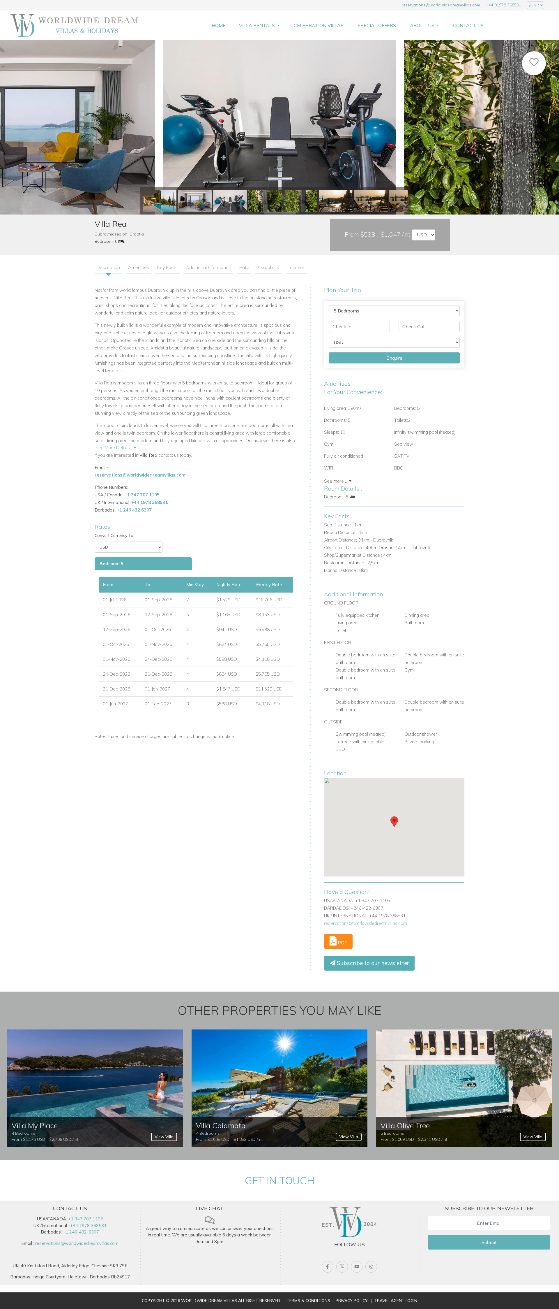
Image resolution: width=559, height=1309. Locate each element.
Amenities (138, 267)
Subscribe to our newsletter (372, 963)
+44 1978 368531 (149, 502)
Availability (268, 267)
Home (219, 25)
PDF (342, 943)
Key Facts (167, 267)
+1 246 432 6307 (134, 510)
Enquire (394, 358)
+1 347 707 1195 (142, 495)
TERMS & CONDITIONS (308, 1300)
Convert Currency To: (114, 535)
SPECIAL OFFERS (377, 25)
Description (108, 267)
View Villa (164, 1136)
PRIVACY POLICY (352, 1300)
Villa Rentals (257, 25)
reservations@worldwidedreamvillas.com (441, 5)
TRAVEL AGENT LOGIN (395, 1300)
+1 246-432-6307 (81, 1232)
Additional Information (208, 267)
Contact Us (468, 25)
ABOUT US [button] (423, 25)
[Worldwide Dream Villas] (74, 25)
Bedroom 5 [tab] (111, 563)
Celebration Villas (319, 25)
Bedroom (104, 241)
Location (296, 267)
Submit (489, 1242)
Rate (244, 267)
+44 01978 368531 (503, 5)
